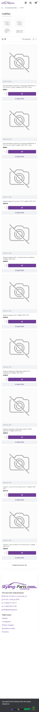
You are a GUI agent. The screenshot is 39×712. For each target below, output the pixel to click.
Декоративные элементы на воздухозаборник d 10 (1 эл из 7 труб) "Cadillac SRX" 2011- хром (19, 86)
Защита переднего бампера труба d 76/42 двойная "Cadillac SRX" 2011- (17, 430)
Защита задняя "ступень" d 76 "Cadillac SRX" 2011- (19, 201)
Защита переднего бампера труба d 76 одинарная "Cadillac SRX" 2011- (16, 372)
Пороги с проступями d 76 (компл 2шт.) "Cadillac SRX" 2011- (19, 545)
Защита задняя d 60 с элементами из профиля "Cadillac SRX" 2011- (18, 258)
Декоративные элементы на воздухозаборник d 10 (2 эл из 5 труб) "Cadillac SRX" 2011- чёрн (19, 144)
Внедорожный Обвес (11, 7)
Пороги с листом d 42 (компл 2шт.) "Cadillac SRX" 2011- (19, 487)
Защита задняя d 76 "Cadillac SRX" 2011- (16, 315)
